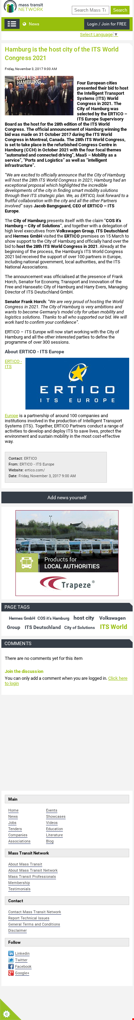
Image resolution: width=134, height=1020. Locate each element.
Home (13, 810)
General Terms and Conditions (34, 924)
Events (51, 810)
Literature (54, 835)
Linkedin (22, 953)
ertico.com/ (35, 470)
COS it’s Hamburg (53, 618)
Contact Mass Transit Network (34, 912)
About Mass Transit (25, 864)
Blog (50, 841)
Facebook (23, 966)
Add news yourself (67, 497)
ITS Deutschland (43, 627)
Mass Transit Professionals (32, 876)
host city (84, 618)
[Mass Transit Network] (23, 6)
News (33, 24)
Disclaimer (17, 930)
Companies (17, 835)
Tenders (15, 829)
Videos (52, 823)
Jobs (12, 823)
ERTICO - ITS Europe (37, 464)
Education (54, 829)
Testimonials (19, 889)
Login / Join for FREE (106, 24)
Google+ (22, 973)
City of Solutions (79, 627)
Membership (19, 883)
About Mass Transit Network (33, 870)
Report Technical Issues (28, 918)
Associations (19, 841)
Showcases (56, 816)
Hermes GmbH (22, 618)
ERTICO (30, 458)
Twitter (21, 960)
